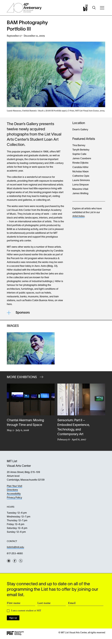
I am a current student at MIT (26, 610)
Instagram (9, 561)
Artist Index (78, 216)
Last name (44, 603)
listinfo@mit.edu (15, 547)
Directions (12, 490)
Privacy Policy (14, 498)
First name (13, 603)
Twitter (21, 561)
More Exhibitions (22, 377)
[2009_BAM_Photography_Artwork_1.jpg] (31, 348)
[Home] (85, 8)
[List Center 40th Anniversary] (24, 8)
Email (72, 603)
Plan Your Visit (14, 486)
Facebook (15, 561)
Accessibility (14, 494)
